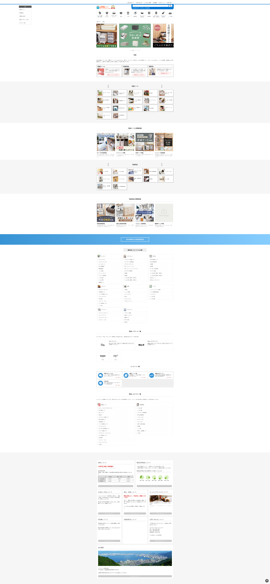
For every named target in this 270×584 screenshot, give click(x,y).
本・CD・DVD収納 (128, 270)
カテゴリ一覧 (22, 22)
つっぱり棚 (101, 280)
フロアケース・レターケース (105, 433)
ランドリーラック (102, 315)
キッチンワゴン (102, 259)
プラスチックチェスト (129, 264)
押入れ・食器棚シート (142, 430)
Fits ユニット (101, 412)
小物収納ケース (102, 291)
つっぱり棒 (101, 277)
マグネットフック (128, 301)
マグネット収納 (128, 312)
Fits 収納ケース (102, 410)
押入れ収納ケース (154, 259)
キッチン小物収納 (102, 275)
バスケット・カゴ (102, 301)
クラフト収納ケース (103, 430)
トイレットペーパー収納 (155, 289)
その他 (100, 444)
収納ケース (22, 9)
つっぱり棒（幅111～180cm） (131, 277)
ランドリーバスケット (103, 312)
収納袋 (126, 275)
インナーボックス (102, 296)
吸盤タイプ (127, 317)
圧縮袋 (126, 273)
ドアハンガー (140, 421)
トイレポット (153, 294)
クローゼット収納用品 (129, 261)
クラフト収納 (153, 270)
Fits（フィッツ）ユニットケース (131, 268)
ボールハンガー (140, 419)
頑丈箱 (100, 414)
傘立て (126, 296)
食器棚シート (101, 282)
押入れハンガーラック (154, 280)
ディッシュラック (102, 273)
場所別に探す (22, 16)
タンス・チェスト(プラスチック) (105, 408)
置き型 (126, 322)
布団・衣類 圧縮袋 (141, 424)
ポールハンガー (128, 298)
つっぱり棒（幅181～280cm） (131, 280)
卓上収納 (100, 298)
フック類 (100, 305)
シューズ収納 (127, 291)
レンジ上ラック (102, 264)
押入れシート (153, 277)
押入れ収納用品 (153, 261)
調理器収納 (101, 268)
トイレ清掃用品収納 (154, 291)
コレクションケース (103, 442)
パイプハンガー (140, 417)
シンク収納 (101, 270)
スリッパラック (128, 294)
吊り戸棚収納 (101, 266)
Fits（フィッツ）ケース (129, 266)
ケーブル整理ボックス (103, 294)
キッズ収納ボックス (103, 303)
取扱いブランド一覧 (24, 19)
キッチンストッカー (103, 261)
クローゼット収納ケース (130, 259)
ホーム (99, 21)
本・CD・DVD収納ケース (104, 428)
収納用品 (21, 12)
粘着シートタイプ (128, 315)
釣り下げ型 (127, 319)
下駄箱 (126, 289)
